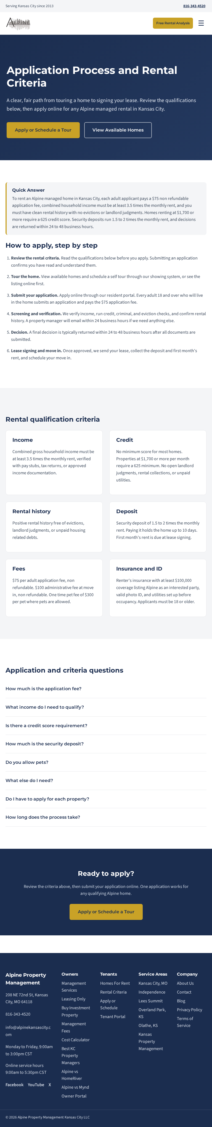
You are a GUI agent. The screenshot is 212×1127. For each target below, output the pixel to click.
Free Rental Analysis (173, 23)
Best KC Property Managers (71, 1056)
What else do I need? (29, 780)
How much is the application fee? (43, 688)
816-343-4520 (194, 6)
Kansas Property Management (151, 1041)
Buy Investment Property (76, 1011)
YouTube (36, 1085)
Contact (184, 992)
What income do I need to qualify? (45, 707)
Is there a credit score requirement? (46, 725)
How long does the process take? (43, 817)
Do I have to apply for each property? (47, 799)
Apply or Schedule (109, 1004)
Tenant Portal (112, 1017)
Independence (152, 992)
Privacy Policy (189, 1010)
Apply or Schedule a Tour (43, 130)
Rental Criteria (113, 992)
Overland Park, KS (152, 1013)
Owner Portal (74, 1096)
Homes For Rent (115, 983)
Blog (181, 1001)
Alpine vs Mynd (75, 1087)
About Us (185, 983)
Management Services (74, 987)
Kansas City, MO (153, 983)
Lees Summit (151, 1001)
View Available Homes (118, 130)
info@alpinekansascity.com (28, 1031)
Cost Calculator (76, 1040)
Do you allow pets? (27, 762)
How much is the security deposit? (45, 743)
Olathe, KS (148, 1025)
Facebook (14, 1085)
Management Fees (74, 1027)
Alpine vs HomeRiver (72, 1075)
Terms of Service (185, 1022)
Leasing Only (73, 999)
